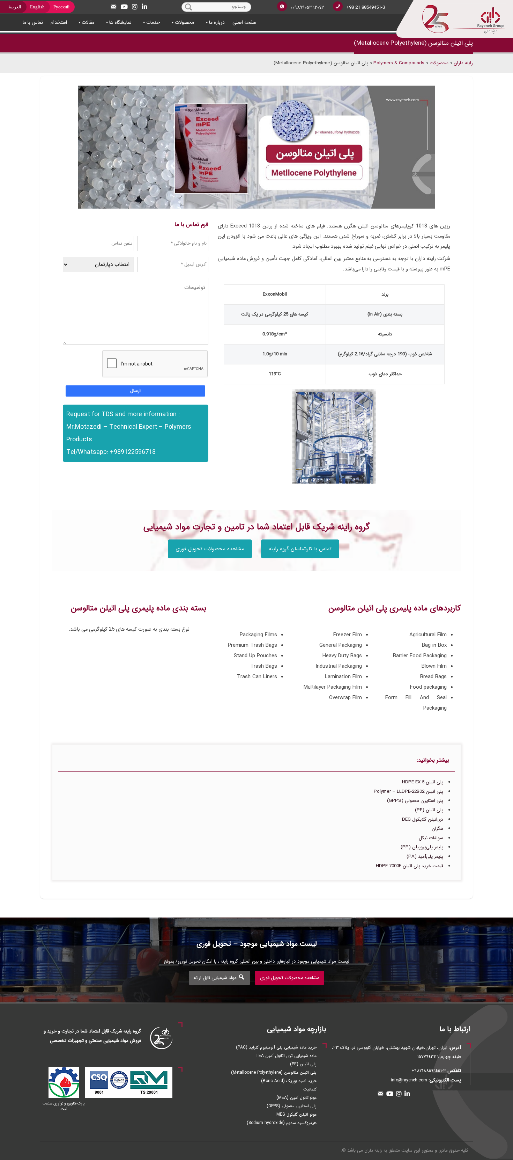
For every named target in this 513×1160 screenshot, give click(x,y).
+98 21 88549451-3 (365, 7)
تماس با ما (33, 22)
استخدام (59, 22)
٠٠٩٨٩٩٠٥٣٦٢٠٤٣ (307, 7)
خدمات (153, 22)
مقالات (88, 22)
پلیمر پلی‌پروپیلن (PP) (422, 847)
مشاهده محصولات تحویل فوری (210, 549)
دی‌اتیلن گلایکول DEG (422, 819)
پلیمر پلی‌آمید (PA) (425, 856)
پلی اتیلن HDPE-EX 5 (422, 782)
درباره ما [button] (217, 22)
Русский (61, 6)
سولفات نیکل (431, 838)
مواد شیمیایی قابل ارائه (216, 977)
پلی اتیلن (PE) (429, 810)
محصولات (184, 22)
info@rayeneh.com (409, 1080)
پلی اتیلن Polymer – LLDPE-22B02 (408, 791)
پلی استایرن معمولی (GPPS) (415, 800)
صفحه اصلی (244, 22)
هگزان (437, 828)
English (37, 6)
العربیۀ (15, 6)
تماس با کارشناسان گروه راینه (300, 549)
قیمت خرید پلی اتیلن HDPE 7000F (409, 866)
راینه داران (373, 1150)
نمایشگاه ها (120, 22)
